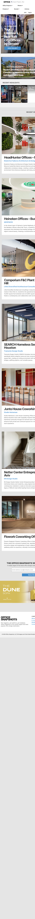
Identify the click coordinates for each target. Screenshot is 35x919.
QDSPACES (8, 222)
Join (25, 12)
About (33, 618)
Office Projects (7, 5)
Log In (30, 12)
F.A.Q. (33, 620)
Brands (16, 9)
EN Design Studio (11, 479)
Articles (27, 9)
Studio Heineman (10, 412)
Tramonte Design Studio (13, 351)
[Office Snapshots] (6, 2)
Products (5, 9)
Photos (20, 5)
